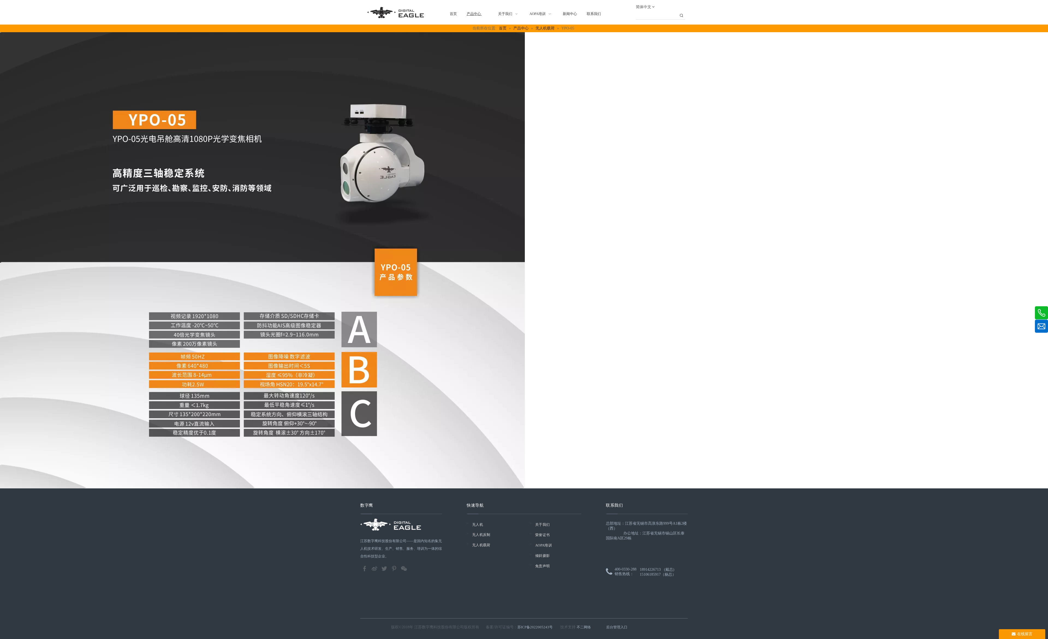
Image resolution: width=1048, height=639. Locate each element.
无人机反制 (481, 535)
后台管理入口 (616, 627)
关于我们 (542, 524)
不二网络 (584, 627)
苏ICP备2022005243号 (535, 627)
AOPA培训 (543, 545)
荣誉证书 (542, 535)
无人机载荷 (481, 545)
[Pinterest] (395, 568)
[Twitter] (385, 568)
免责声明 (542, 566)
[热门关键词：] (681, 15)
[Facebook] (365, 568)
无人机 (477, 524)
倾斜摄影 (542, 556)
